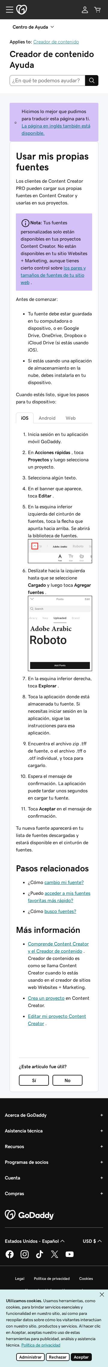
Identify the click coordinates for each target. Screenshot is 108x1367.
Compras (14, 1193)
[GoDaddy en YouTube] (69, 1257)
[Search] (91, 80)
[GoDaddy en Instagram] (24, 1257)
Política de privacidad (52, 1278)
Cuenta (12, 1177)
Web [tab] (71, 417)
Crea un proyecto (46, 998)
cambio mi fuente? (64, 882)
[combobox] (47, 80)
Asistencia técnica (24, 1130)
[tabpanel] (54, 642)
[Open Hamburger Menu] (7, 9)
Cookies (86, 1278)
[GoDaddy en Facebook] (9, 1257)
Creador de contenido (56, 41)
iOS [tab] (24, 417)
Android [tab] (47, 417)
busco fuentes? (60, 911)
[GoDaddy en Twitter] (54, 1257)
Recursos (14, 1146)
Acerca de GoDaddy (25, 1115)
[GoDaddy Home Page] (30, 1215)
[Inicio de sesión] (85, 9)
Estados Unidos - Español (32, 1241)
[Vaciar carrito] (97, 9)
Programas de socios (26, 1162)
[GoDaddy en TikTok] (39, 1257)
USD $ (89, 1241)
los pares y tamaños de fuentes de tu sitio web (53, 275)
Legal (19, 1278)
